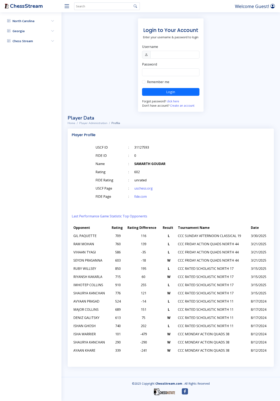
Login (170, 92)
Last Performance (85, 216)
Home (71, 123)
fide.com (140, 196)
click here (173, 101)
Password (149, 64)
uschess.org (143, 188)
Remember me (158, 82)
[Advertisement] (222, 153)
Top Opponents (135, 216)
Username (150, 46)
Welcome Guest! (252, 6)
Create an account (182, 105)
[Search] (135, 6)
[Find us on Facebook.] (185, 391)
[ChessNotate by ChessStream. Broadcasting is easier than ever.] (164, 392)
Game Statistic (111, 216)
